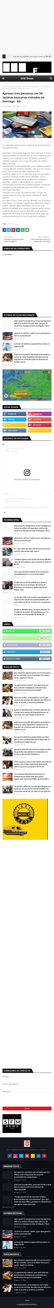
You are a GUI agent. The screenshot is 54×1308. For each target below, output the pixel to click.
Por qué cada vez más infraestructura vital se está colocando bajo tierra (32, 550)
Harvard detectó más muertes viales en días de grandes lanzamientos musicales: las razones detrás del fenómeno (32, 751)
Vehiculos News (25, 659)
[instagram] (39, 414)
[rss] (14, 425)
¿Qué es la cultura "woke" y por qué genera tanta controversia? (32, 334)
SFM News (27, 78)
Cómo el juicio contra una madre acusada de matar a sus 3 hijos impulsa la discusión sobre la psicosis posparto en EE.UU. (32, 764)
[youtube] (39, 419)
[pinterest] (39, 425)
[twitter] (14, 419)
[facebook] (14, 414)
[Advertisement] (27, 27)
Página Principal (8, 86)
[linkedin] (39, 1156)
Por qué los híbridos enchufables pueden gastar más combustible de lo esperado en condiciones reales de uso (32, 739)
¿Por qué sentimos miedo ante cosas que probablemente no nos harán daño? (31, 573)
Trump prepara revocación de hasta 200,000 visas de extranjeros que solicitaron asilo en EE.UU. (32, 561)
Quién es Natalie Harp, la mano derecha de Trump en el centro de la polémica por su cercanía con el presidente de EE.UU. (32, 612)
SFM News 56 (10, 508)
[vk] (14, 430)
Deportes (25, 631)
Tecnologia (25, 645)
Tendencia (25, 652)
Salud (25, 638)
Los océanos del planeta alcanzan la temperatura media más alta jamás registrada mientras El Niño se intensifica (31, 776)
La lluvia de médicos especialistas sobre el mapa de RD (31, 345)
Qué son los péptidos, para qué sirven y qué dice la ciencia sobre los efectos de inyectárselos (32, 1187)
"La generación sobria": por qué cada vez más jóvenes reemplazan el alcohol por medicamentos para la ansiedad (31, 687)
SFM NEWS (7, 106)
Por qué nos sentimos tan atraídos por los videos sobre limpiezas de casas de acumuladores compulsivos (32, 1174)
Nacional (18, 86)
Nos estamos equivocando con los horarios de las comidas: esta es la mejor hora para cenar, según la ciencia (32, 675)
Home (27, 1300)
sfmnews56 (23, 508)
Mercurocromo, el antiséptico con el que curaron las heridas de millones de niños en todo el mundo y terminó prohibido (32, 700)
